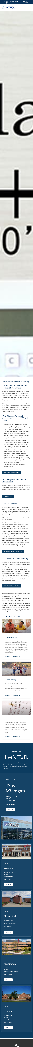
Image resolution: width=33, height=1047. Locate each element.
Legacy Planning (10, 680)
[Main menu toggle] (29, 7)
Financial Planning (11, 637)
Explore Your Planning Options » (13, 656)
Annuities (8, 719)
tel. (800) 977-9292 (9, 1)
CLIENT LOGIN (25, 2)
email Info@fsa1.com (11, 2)
